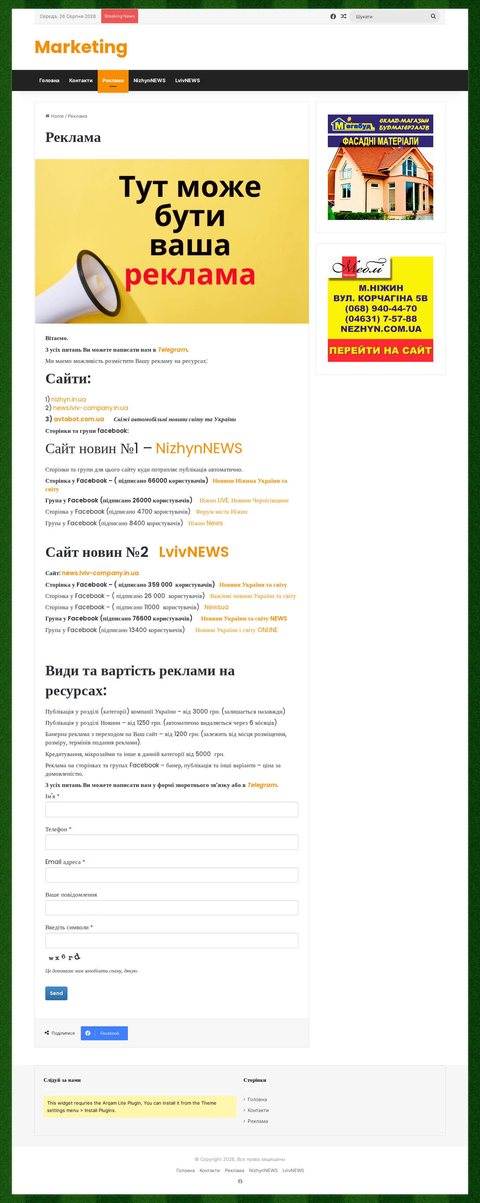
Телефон (58, 829)
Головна (49, 80)
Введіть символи (69, 927)
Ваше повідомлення (71, 895)
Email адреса (65, 862)
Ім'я (52, 796)
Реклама (113, 80)
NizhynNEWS (150, 80)
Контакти (81, 80)
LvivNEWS (187, 80)
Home (57, 116)
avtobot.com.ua (79, 419)
